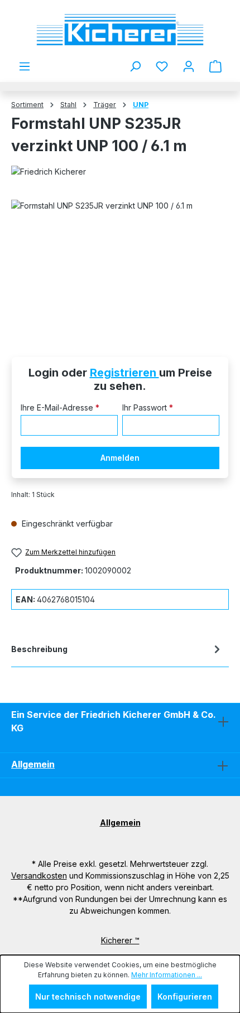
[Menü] (24, 66)
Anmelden (120, 457)
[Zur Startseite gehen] (120, 29)
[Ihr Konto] (188, 66)
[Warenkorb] (215, 66)
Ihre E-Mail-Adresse (60, 407)
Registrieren (124, 372)
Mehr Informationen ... (166, 975)
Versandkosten (39, 875)
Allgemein (33, 764)
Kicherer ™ (120, 940)
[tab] (117, 651)
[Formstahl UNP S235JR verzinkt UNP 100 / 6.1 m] (120, 262)
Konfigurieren (184, 996)
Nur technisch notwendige (88, 996)
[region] (120, 262)
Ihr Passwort (147, 407)
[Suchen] (135, 66)
